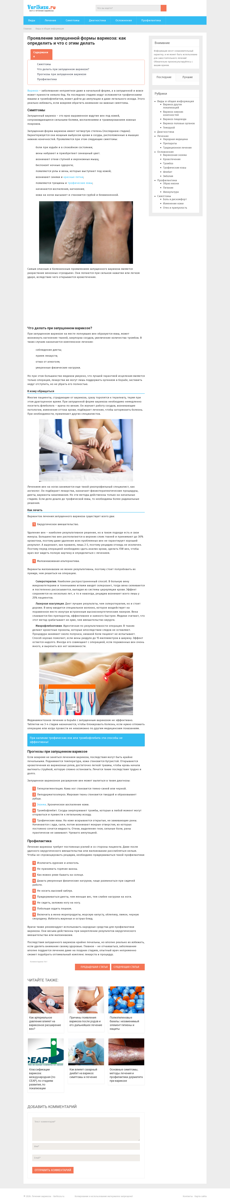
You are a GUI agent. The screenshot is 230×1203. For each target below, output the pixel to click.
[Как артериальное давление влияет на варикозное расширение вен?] (45, 999)
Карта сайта (200, 1196)
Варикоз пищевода (174, 119)
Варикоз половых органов (179, 123)
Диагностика (97, 20)
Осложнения (123, 20)
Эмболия (168, 176)
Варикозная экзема (175, 155)
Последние (163, 77)
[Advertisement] (86, 304)
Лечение (50, 20)
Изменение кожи (173, 203)
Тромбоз (168, 163)
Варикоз (32, 90)
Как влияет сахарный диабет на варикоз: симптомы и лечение (83, 1073)
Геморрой (169, 127)
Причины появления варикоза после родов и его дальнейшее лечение (85, 1021)
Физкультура (171, 191)
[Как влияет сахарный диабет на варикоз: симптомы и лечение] (86, 1051)
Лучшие (187, 77)
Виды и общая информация (50, 28)
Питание (168, 187)
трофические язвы (80, 183)
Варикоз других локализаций (172, 106)
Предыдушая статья (94, 967)
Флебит (167, 171)
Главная (27, 28)
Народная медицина (175, 139)
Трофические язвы (174, 167)
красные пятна (73, 177)
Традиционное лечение (177, 147)
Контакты (188, 1196)
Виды (31, 20)
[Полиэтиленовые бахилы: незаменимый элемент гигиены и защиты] (126, 999)
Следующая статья (127, 967)
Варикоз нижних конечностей (173, 113)
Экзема (41, 804)
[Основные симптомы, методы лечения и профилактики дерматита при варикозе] (126, 1051)
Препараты (170, 143)
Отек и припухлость (175, 207)
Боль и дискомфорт (175, 199)
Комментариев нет (38, 961)
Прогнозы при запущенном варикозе (61, 74)
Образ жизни (171, 183)
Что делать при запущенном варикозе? (63, 69)
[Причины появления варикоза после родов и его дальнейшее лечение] (86, 999)
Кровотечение (172, 159)
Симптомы (72, 20)
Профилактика (151, 20)
